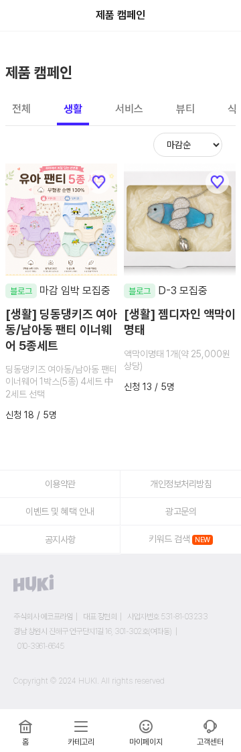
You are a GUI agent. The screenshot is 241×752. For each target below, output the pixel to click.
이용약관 (60, 484)
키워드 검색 (169, 539)
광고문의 (180, 511)
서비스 (129, 109)
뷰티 (185, 109)
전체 (21, 109)
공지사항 (60, 539)
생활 (73, 109)
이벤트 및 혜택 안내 (59, 511)
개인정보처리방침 (181, 484)
